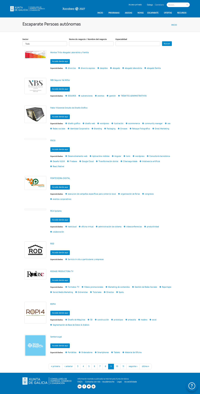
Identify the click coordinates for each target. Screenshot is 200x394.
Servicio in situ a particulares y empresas (86, 259)
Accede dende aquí (60, 61)
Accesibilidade (130, 382)
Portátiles (72, 353)
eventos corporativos (62, 199)
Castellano (159, 5)
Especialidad (121, 39)
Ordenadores (87, 353)
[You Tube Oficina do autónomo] (93, 386)
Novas (141, 13)
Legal (119, 382)
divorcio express (88, 68)
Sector (25, 39)
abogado (116, 68)
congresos (149, 194)
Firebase (73, 161)
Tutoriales (97, 292)
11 (123, 366)
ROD (52, 244)
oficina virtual (87, 227)
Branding (98, 129)
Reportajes (166, 287)
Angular (117, 156)
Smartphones (103, 353)
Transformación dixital (108, 161)
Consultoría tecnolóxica (159, 156)
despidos (104, 68)
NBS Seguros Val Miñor (60, 80)
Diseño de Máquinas (76, 320)
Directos (110, 292)
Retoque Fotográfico (141, 129)
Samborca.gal (56, 337)
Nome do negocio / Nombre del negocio (88, 39)
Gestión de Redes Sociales (146, 287)
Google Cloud (88, 161)
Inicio (174, 25)
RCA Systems (56, 211)
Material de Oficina (133, 353)
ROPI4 (53, 304)
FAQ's (80, 382)
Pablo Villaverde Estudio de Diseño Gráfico (68, 108)
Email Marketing (162, 129)
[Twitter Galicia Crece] (89, 386)
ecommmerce (134, 124)
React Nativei (58, 166)
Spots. (121, 292)
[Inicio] (47, 9)
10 (117, 366)
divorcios (72, 68)
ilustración (118, 124)
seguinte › (133, 366)
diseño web (90, 124)
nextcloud (72, 227)
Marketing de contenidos (119, 287)
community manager (154, 124)
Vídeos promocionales (93, 287)
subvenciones (87, 96)
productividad (153, 227)
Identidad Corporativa (79, 129)
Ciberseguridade (130, 161)
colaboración (58, 232)
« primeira (55, 366)
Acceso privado (135, 5)
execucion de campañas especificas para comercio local (92, 194)
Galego (149, 5)
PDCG (52, 141)
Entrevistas (83, 292)
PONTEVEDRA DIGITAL (60, 178)
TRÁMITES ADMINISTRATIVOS (134, 96)
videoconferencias (134, 227)
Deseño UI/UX (59, 161)
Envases (123, 129)
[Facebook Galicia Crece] (84, 386)
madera (144, 320)
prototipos (118, 320)
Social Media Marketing (63, 292)
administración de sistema (109, 227)
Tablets (117, 353)
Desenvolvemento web (77, 156)
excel (154, 320)
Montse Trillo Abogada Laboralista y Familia (69, 53)
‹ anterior (68, 366)
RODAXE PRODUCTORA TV (61, 271)
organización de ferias (130, 194)
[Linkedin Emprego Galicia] (80, 386)
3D (91, 320)
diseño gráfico (74, 124)
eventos (101, 96)
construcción (103, 320)
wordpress (104, 124)
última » (145, 366)
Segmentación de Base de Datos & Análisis (71, 325)
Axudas (128, 13)
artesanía (132, 320)
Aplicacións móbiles (101, 156)
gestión (112, 96)
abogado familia (154, 68)
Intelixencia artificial (151, 161)
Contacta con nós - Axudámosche (99, 382)
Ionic (128, 156)
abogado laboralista (133, 68)
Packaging (111, 129)
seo (168, 124)
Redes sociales (59, 129)
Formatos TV (73, 287)
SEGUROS (72, 96)
